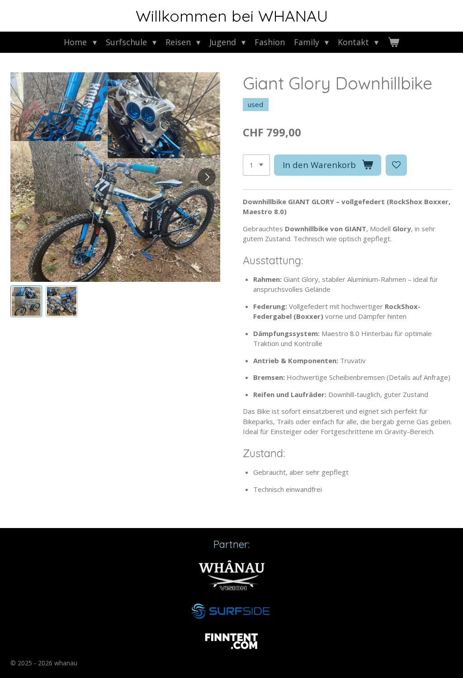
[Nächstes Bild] (207, 177)
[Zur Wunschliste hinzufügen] (396, 165)
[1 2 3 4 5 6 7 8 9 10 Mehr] (256, 165)
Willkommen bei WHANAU (232, 16)
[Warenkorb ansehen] (393, 42)
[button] (26, 301)
